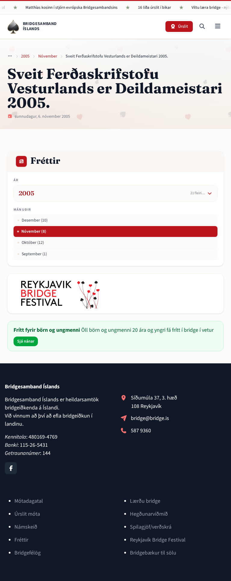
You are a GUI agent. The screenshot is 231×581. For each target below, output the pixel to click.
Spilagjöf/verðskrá (150, 527)
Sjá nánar (25, 341)
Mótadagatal (28, 501)
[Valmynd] (217, 26)
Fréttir (21, 540)
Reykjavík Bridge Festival (158, 540)
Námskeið (25, 527)
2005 (25, 56)
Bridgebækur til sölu (153, 553)
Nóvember (47, 56)
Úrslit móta (27, 514)
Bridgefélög (27, 553)
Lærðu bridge (145, 501)
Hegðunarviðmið (149, 514)
